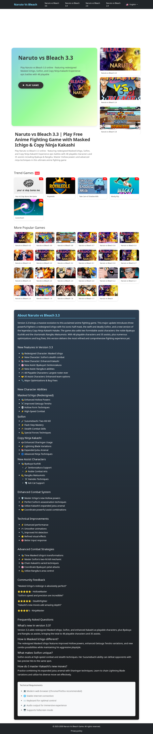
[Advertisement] (76, 29)
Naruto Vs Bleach (25, 4)
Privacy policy (76, 731)
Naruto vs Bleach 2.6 (93, 4)
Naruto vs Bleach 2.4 (113, 4)
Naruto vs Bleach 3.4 (72, 4)
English (132, 4)
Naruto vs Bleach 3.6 (52, 4)
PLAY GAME (32, 85)
